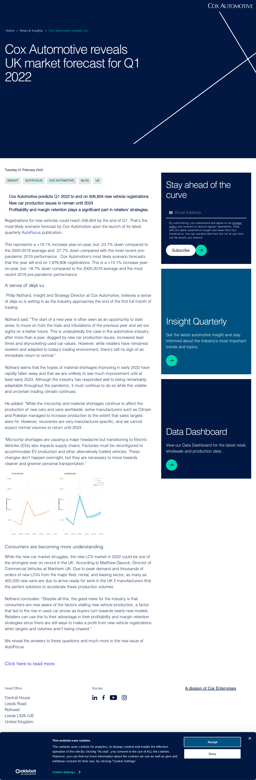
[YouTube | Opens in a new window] (113, 698)
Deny (212, 753)
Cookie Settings (63, 772)
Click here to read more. (30, 664)
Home (10, 30)
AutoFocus (31, 233)
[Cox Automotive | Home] (230, 7)
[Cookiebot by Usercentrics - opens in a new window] (25, 772)
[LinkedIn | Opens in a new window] (94, 698)
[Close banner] (249, 738)
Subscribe (181, 251)
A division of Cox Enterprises (210, 689)
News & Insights (31, 30)
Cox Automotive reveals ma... (69, 30)
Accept (212, 742)
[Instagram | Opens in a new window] (124, 698)
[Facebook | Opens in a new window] (103, 698)
